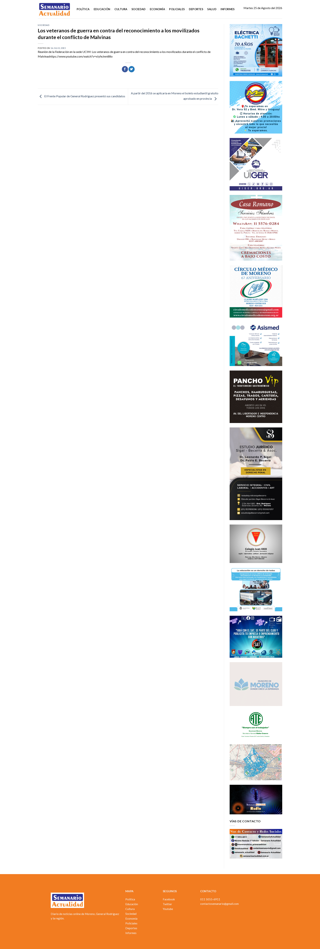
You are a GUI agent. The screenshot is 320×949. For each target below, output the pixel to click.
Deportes (196, 9)
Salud (211, 9)
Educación (102, 9)
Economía (157, 9)
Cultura (120, 9)
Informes (227, 9)
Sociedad (138, 9)
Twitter (167, 904)
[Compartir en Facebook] (125, 69)
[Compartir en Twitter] (132, 69)
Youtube (168, 909)
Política (83, 9)
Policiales (177, 9)
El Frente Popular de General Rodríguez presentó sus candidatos (84, 96)
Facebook (169, 899)
